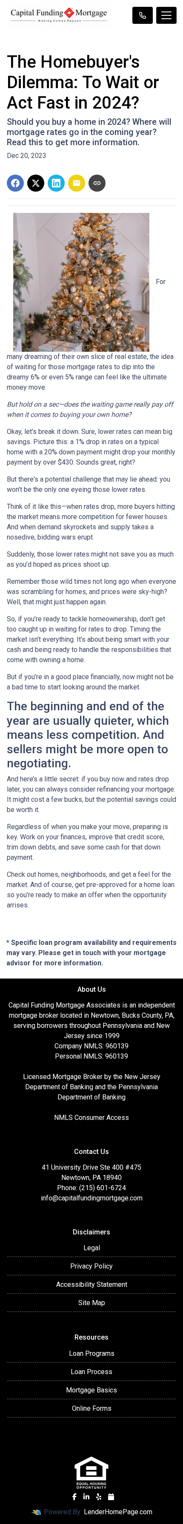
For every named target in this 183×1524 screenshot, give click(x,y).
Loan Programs (91, 1353)
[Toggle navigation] (166, 15)
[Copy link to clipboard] (97, 183)
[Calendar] (111, 1496)
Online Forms (92, 1408)
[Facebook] (74, 1496)
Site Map (91, 1303)
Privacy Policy (91, 1266)
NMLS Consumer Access (91, 1118)
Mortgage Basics (91, 1390)
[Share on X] (35, 183)
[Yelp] (98, 1496)
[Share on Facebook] (15, 183)
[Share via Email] (76, 183)
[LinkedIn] (86, 1496)
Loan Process (91, 1372)
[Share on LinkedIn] (56, 183)
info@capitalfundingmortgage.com (92, 1198)
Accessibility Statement (91, 1284)
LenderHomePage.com (118, 1512)
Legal (91, 1248)
